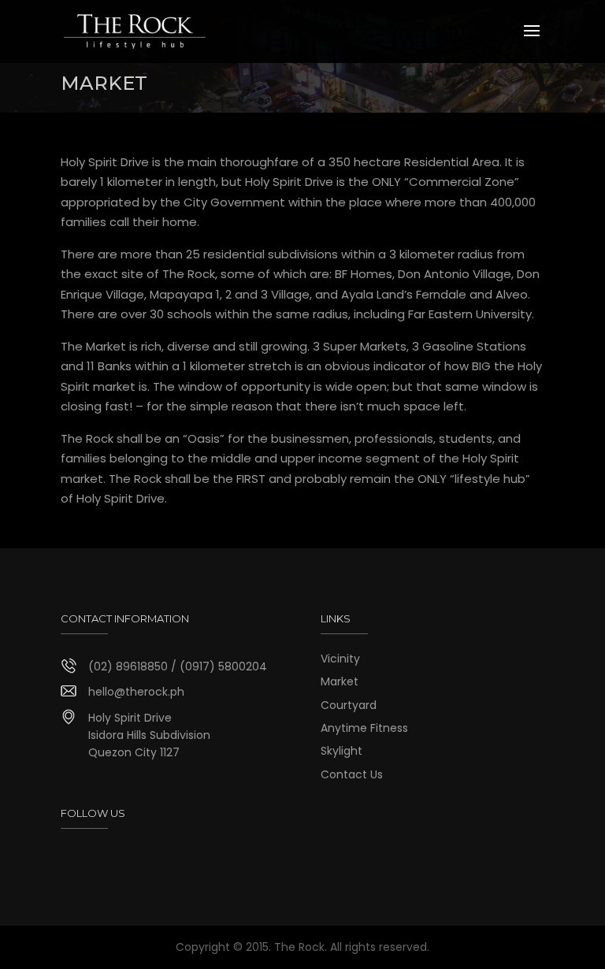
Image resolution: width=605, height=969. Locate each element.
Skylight (341, 751)
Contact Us (352, 774)
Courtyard (349, 705)
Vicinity (340, 658)
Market (339, 681)
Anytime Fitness (364, 728)
